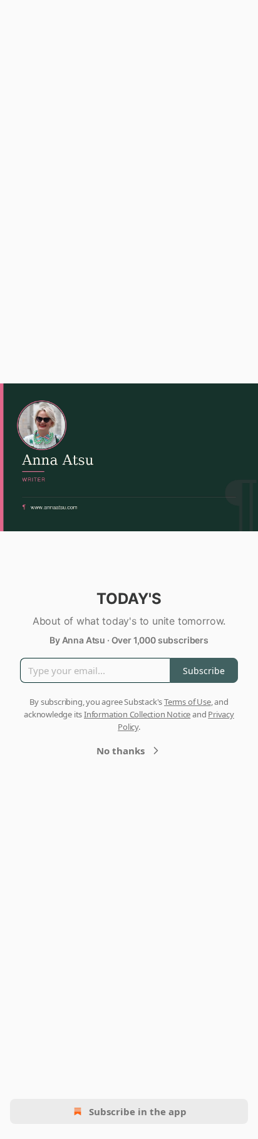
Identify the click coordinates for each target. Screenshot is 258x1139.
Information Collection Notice (137, 714)
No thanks (120, 750)
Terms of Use (187, 701)
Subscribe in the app (138, 1111)
